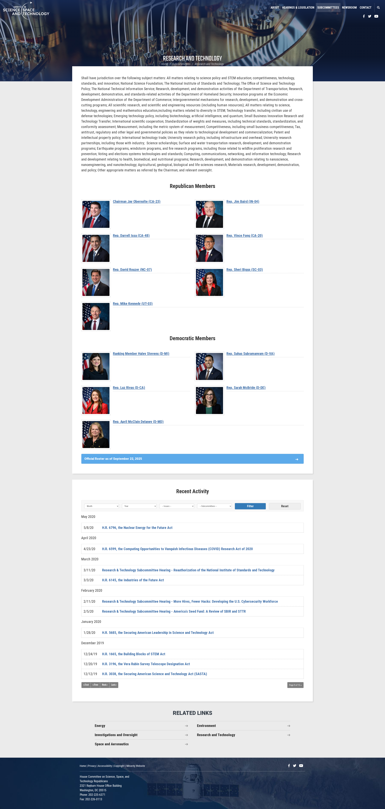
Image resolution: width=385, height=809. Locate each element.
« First (86, 684)
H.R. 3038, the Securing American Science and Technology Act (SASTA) (154, 674)
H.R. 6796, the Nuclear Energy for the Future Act (137, 528)
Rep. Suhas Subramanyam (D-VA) (250, 353)
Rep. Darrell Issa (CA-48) (131, 235)
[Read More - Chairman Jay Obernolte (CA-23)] (95, 214)
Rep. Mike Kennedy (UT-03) (133, 303)
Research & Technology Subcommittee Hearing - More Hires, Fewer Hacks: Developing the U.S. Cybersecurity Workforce (190, 601)
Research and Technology (192, 59)
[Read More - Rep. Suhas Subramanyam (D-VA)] (209, 366)
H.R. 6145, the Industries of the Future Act (133, 580)
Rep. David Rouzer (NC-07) (132, 269)
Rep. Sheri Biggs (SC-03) (244, 269)
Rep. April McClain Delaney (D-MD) (138, 422)
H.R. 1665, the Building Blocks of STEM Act (133, 654)
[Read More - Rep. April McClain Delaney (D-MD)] (95, 434)
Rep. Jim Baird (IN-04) (242, 201)
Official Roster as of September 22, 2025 (113, 459)
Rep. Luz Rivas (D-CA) (129, 388)
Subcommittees (328, 7)
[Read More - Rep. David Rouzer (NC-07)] (95, 282)
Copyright (119, 765)
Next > (105, 684)
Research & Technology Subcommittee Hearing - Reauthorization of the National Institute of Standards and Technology (188, 570)
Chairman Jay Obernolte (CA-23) (136, 201)
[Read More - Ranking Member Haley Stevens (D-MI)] (95, 366)
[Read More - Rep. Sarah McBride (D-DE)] (209, 400)
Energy (100, 726)
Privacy (92, 765)
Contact (365, 7)
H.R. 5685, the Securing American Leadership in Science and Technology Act (158, 633)
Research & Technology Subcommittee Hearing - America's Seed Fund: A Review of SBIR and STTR (174, 611)
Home (164, 64)
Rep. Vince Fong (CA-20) (244, 235)
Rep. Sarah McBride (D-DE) (246, 388)
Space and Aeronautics (112, 744)
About (275, 7)
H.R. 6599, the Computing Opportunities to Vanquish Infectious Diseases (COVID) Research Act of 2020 (177, 549)
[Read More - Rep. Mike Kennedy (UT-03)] (95, 316)
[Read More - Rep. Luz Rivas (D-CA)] (95, 400)
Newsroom (349, 7)
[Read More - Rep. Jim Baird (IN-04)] (209, 214)
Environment (206, 726)
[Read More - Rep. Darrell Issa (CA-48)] (95, 248)
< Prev (95, 684)
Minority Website (135, 765)
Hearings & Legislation (298, 7)
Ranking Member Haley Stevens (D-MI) (141, 353)
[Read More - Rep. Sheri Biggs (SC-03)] (209, 282)
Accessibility (105, 765)
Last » (113, 684)
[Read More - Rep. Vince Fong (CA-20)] (209, 248)
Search (378, 7)
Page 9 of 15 (294, 685)
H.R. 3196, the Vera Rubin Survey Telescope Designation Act (146, 664)
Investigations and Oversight (116, 735)
